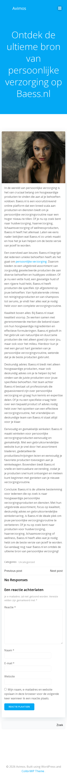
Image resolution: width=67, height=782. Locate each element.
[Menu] (60, 8)
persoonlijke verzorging (31, 261)
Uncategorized (27, 562)
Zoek (60, 725)
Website (9, 676)
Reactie (10, 607)
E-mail (9, 663)
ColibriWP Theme (33, 771)
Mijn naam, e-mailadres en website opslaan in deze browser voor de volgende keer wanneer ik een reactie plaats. (31, 694)
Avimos (19, 8)
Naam (9, 650)
